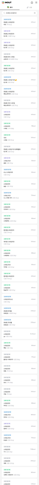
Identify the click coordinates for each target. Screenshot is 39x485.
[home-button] (32, 2)
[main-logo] (6, 2)
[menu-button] (36, 2)
